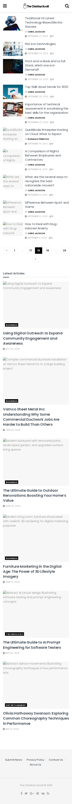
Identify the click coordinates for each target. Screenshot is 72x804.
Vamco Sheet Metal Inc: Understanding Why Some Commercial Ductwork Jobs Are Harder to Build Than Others (31, 417)
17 (30, 250)
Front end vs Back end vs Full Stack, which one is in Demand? (45, 65)
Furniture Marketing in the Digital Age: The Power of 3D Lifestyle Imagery (32, 571)
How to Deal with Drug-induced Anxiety (41, 226)
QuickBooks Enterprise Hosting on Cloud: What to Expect (46, 132)
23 (64, 250)
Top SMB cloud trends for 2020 (46, 87)
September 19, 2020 (37, 143)
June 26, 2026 (12, 429)
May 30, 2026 (12, 653)
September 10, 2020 (37, 216)
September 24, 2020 (37, 53)
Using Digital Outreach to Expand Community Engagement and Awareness (32, 338)
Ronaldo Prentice (38, 139)
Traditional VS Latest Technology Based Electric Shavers (44, 22)
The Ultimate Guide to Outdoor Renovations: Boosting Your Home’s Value (34, 495)
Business (11, 325)
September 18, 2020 (37, 169)
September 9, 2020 (37, 237)
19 (47, 250)
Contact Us (56, 760)
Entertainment (16, 705)
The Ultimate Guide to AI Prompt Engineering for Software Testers (32, 645)
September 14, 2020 (37, 194)
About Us (35, 764)
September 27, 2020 (37, 36)
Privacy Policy (35, 760)
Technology (14, 634)
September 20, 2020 (37, 79)
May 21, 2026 (12, 729)
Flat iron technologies (40, 44)
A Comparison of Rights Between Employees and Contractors (43, 155)
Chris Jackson (36, 31)
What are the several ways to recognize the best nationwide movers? (46, 181)
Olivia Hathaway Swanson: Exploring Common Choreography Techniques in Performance (36, 718)
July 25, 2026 (12, 348)
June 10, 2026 (12, 582)
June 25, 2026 (12, 506)
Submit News (13, 760)
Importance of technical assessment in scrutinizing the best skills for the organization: (46, 108)
